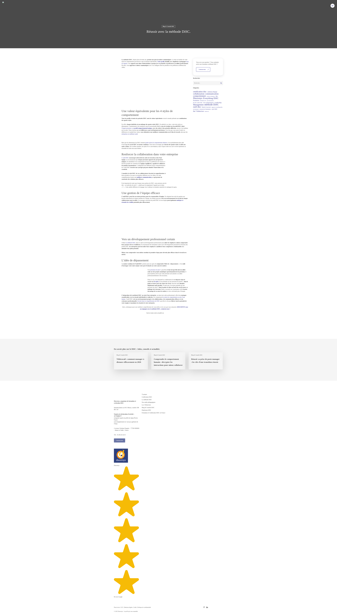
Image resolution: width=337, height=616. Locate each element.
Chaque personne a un (137, 128)
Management (198, 105)
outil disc (197, 107)
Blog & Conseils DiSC (168, 26)
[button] (333, 6)
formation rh (203, 100)
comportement (199, 96)
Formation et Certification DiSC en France (153, 413)
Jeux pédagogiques (208, 102)
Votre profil (160, 61)
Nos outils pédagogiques (148, 402)
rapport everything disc (217, 107)
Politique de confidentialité (144, 607)
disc (217, 96)
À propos (144, 394)
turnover (207, 111)
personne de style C (155, 270)
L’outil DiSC (125, 158)
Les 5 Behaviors (146, 405)
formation (196, 100)
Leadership (218, 102)
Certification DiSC (147, 397)
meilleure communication (144, 177)
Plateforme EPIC (146, 410)
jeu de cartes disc (197, 102)
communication (212, 94)
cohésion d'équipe (212, 92)
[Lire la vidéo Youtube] (155, 89)
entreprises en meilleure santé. (130, 134)
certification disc (200, 92)
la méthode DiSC (131, 242)
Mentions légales (128, 607)
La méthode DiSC (147, 399)
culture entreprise (211, 96)
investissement (210, 100)
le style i (156, 281)
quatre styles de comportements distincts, (156, 142)
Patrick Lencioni (206, 107)
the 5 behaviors (198, 111)
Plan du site (117, 607)
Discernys (197, 98)
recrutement (196, 109)
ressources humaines (205, 109)
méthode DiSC (211, 105)
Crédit (135, 607)
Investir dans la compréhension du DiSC (148, 301)
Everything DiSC (210, 98)
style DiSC (214, 109)
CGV (122, 607)
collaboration (198, 94)
